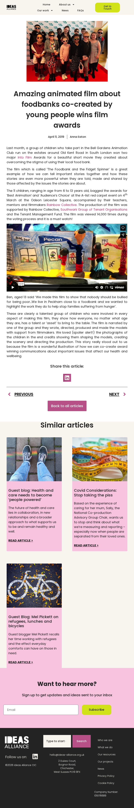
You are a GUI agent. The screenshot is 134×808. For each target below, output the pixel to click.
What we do (105, 747)
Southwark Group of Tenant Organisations (94, 209)
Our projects (105, 761)
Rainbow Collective (62, 205)
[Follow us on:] (35, 756)
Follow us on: (16, 756)
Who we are (105, 740)
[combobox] (57, 741)
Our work (43, 10)
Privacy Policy (106, 776)
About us (64, 4)
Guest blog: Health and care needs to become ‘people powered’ (30, 495)
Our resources (107, 754)
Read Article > (20, 540)
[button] (67, 378)
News (65, 10)
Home (46, 4)
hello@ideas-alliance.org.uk (67, 755)
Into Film (25, 157)
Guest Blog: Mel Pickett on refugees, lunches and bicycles (33, 621)
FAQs (80, 10)
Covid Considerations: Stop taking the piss (95, 493)
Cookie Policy (106, 783)
